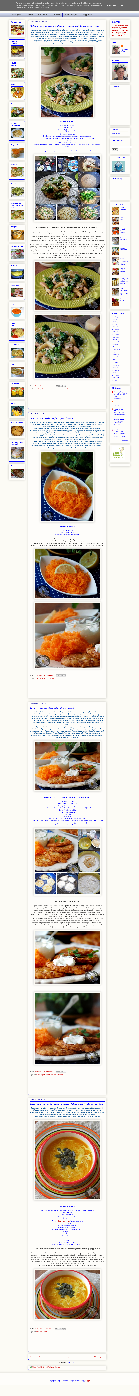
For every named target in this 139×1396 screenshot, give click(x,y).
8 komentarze (48, 1328)
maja (114, 352)
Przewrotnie (117, 403)
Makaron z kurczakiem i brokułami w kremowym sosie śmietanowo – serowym (65, 26)
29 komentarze (48, 1071)
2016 (114, 365)
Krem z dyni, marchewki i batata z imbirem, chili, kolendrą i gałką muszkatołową (66, 1103)
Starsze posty (99, 1357)
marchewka (51, 678)
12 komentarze (48, 386)
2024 (114, 319)
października (116, 339)
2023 (114, 322)
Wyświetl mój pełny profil (124, 50)
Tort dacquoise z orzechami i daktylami (124, 239)
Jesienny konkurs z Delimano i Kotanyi (123, 230)
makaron (60, 389)
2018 (114, 334)
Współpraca (42, 15)
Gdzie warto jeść (71, 15)
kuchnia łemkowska (57, 1075)
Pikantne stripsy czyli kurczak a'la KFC (123, 250)
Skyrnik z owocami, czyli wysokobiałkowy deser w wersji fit (124, 261)
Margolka (116, 430)
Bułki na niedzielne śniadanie (123, 270)
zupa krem (43, 1332)
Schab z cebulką (122, 299)
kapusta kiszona (45, 1075)
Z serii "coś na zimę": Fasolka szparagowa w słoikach (124, 281)
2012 (114, 375)
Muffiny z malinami (123, 218)
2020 (114, 329)
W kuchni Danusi (119, 419)
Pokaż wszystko (125, 440)
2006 (114, 380)
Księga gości (87, 15)
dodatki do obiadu (41, 678)
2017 (114, 337)
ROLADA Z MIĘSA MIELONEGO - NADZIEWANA (119, 423)
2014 (114, 370)
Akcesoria (56, 15)
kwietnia (115, 354)
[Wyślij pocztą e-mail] (57, 386)
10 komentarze (48, 675)
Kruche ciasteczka (123, 208)
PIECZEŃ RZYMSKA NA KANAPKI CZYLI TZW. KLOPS (120, 395)
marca (114, 357)
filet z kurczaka (46, 389)
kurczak (54, 389)
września (115, 342)
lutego (115, 359)
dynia (38, 1332)
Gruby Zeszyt (117, 402)
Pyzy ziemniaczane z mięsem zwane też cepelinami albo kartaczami (124, 292)
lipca (114, 347)
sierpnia (115, 344)
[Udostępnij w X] (61, 386)
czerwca (115, 349)
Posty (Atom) (71, 1362)
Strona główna (17, 15)
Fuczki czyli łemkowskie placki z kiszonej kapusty (52, 707)
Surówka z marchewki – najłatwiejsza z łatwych (51, 418)
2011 (114, 378)
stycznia (115, 362)
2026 (114, 317)
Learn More (112, 5)
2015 (114, 368)
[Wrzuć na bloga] (59, 386)
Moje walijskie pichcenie (120, 392)
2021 (114, 327)
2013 (114, 373)
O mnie (30, 15)
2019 (114, 332)
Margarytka (38, 386)
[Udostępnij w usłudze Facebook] (63, 386)
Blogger (87, 1381)
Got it (121, 5)
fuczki (38, 1075)
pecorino (66, 389)
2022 (114, 324)
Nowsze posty (35, 1357)
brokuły (38, 389)
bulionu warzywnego (63, 1221)
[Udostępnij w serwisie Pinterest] (65, 386)
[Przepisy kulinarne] (118, 459)
